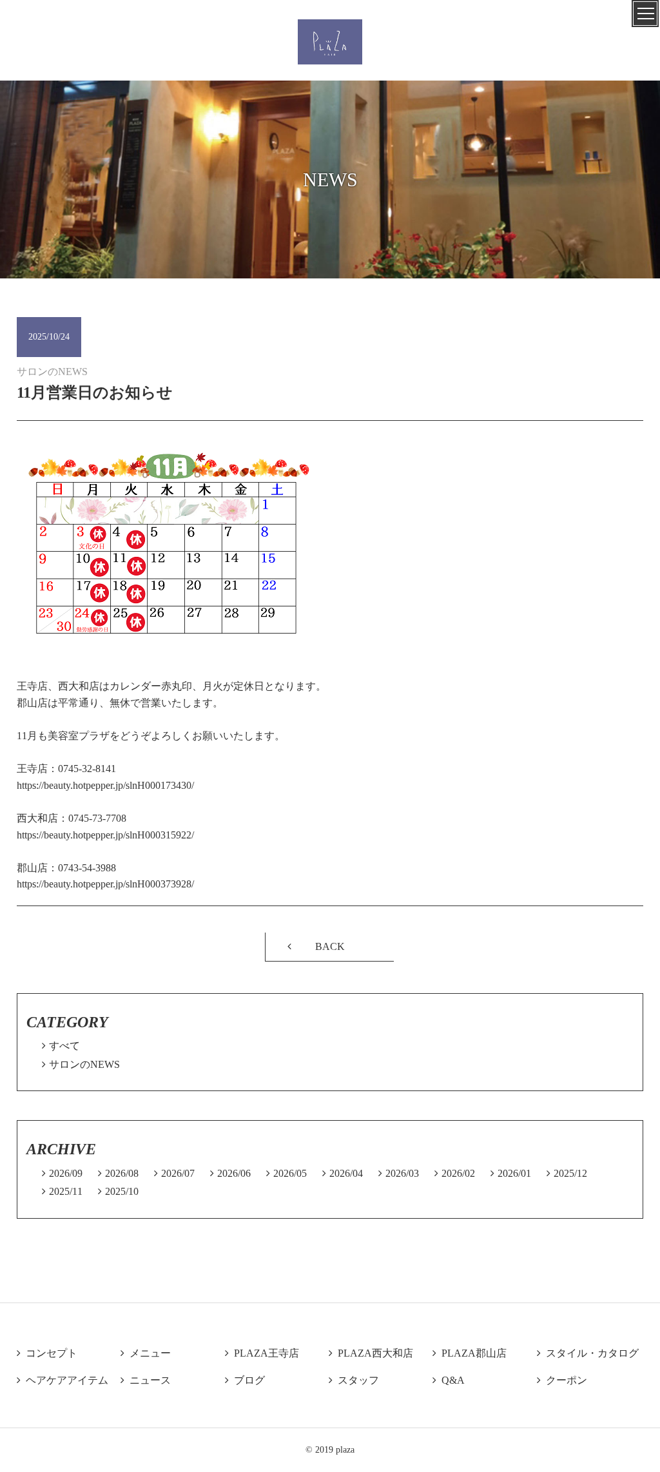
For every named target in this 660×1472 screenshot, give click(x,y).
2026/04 (342, 1173)
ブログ (245, 1380)
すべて (61, 1045)
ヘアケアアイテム (62, 1380)
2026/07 (174, 1173)
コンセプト (47, 1353)
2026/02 (454, 1173)
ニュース (146, 1380)
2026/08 (118, 1173)
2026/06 (230, 1173)
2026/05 (286, 1173)
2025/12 (567, 1173)
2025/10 (118, 1191)
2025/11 (62, 1191)
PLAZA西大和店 (371, 1353)
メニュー (146, 1353)
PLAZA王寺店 (262, 1353)
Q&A (448, 1380)
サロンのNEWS (81, 1064)
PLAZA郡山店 (469, 1353)
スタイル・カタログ (588, 1353)
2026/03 (398, 1173)
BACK (330, 946)
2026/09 (62, 1173)
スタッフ (354, 1380)
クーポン (562, 1380)
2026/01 (510, 1173)
